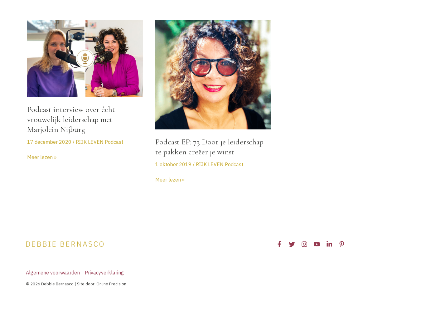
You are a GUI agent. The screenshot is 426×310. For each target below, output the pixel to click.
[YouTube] (317, 244)
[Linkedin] (329, 244)
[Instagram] (304, 244)
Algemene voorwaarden (53, 272)
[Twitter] (292, 244)
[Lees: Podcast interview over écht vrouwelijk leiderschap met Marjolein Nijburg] (85, 58)
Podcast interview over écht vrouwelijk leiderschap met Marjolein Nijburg (71, 119)
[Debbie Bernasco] (65, 12)
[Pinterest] (342, 244)
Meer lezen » (41, 157)
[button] (167, 12)
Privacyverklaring (104, 272)
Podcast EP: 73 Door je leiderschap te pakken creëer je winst (209, 147)
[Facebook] (279, 244)
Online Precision (111, 284)
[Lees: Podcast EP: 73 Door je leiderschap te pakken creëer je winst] (213, 74)
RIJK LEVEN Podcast (99, 142)
